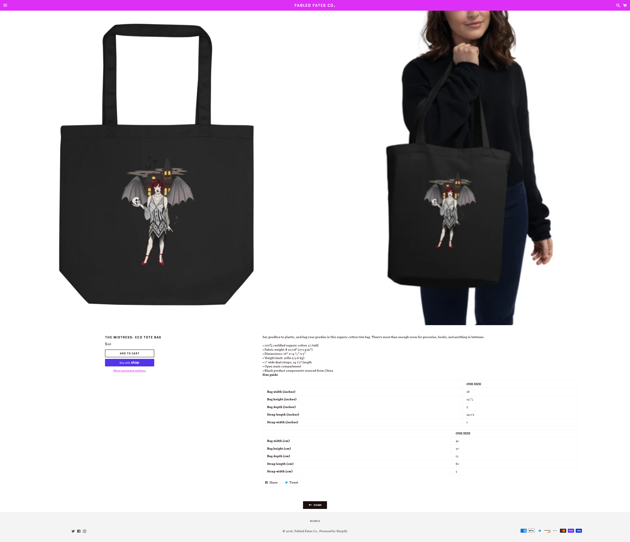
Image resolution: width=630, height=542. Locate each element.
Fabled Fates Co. (315, 5)
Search (315, 521)
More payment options (129, 371)
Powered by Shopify (333, 531)
